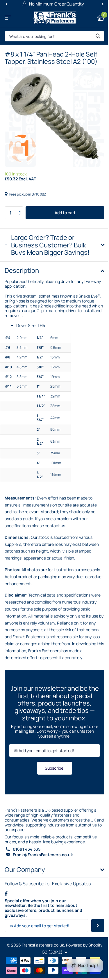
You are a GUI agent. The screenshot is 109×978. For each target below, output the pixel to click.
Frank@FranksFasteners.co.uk (43, 873)
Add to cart (65, 212)
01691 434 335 (26, 867)
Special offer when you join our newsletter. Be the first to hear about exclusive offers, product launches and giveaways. (43, 926)
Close (52, 888)
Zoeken (98, 36)
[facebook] (6, 912)
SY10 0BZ (39, 194)
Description (22, 266)
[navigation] (6, 4)
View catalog (8, 17)
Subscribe (52, 786)
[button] (21, 208)
